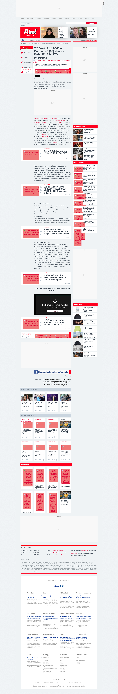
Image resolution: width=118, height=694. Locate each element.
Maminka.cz (46, 18)
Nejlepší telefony (47, 618)
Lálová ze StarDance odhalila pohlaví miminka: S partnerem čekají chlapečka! (89, 216)
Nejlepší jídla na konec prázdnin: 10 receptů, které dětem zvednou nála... (83, 623)
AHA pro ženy (77, 304)
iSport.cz (67, 18)
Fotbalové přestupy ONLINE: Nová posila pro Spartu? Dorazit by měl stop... (50, 606)
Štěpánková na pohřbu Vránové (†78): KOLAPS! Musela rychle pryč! (55, 322)
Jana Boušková (75, 563)
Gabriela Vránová (50, 384)
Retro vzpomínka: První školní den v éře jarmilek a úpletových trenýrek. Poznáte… (89, 202)
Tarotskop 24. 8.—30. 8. (48, 639)
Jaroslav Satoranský (40, 122)
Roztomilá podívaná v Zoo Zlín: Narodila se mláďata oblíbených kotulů (83, 641)
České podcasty (79, 659)
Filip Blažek (44, 562)
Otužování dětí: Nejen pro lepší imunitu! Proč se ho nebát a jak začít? (83, 602)
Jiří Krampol (28, 565)
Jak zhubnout (63, 596)
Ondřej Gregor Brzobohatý (36, 568)
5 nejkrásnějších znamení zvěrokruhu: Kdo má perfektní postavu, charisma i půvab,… (88, 223)
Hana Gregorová (62, 562)
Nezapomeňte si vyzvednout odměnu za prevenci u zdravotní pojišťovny (67, 648)
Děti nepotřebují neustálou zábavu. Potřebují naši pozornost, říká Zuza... (83, 604)
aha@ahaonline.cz (58, 550)
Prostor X (29, 657)
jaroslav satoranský (64, 384)
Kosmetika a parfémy (64, 665)
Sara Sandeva (74, 568)
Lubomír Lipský (44, 136)
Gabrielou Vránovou (41, 118)
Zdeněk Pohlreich (25, 571)
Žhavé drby (31, 43)
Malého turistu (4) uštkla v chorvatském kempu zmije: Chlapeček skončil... (34, 603)
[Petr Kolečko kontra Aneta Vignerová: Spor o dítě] (78, 32)
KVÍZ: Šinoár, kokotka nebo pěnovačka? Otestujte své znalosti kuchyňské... (83, 626)
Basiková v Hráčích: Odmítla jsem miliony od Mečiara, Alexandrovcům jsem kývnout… (89, 195)
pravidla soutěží (57, 554)
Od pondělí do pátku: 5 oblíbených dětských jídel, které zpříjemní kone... (83, 607)
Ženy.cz (60, 18)
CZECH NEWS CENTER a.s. (49, 682)
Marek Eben (67, 566)
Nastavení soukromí (37, 686)
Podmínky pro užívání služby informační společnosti (57, 685)
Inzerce (55, 679)
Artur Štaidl (44, 561)
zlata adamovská (52, 381)
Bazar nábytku (62, 671)
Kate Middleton (67, 565)
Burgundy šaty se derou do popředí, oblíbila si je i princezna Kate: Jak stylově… (89, 188)
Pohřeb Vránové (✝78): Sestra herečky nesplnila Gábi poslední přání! (55, 277)
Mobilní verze (65, 580)
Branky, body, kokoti (37, 657)
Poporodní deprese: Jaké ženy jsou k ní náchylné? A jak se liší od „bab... (67, 643)
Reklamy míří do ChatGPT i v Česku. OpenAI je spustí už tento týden (67, 621)
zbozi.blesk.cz (46, 663)
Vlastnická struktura (46, 686)
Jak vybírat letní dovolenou (82, 599)
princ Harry (38, 571)
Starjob (77, 657)
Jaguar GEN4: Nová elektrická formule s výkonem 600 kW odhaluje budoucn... (83, 647)
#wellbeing (51, 637)
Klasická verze (53, 580)
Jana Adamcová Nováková (65, 563)
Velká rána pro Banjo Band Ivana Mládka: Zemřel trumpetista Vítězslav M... (67, 602)
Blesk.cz (22, 18)
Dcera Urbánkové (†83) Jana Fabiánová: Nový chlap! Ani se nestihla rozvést (89, 167)
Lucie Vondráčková (43, 566)
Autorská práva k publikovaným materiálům (38, 685)
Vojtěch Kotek (93, 569)
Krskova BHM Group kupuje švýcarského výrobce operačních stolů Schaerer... (66, 626)
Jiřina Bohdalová (55, 118)
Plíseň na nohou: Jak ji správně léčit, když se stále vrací (67, 646)
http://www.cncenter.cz (59, 552)
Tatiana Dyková (30, 569)
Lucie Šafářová (34, 566)
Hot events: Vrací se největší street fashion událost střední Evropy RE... (50, 644)
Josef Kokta (51, 565)
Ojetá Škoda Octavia (47, 671)
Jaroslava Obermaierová (84, 563)
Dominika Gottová (91, 561)
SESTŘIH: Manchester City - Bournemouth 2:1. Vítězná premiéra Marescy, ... (34, 662)
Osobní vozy (45, 660)
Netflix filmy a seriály (32, 638)
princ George (32, 571)
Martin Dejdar (81, 566)
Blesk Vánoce (30, 596)
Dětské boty (62, 668)
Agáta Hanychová (25, 561)
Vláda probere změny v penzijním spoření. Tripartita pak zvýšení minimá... (66, 604)
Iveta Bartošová (37, 563)
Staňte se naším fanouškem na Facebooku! (52, 372)
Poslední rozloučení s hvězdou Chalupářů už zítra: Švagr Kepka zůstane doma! (57, 231)
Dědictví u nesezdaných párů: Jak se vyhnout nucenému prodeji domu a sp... (67, 623)
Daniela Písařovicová (81, 561)
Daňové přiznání (63, 616)
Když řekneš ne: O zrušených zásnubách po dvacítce (49, 641)
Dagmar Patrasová (72, 561)
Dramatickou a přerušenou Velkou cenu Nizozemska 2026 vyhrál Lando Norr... (34, 626)
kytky (44, 384)
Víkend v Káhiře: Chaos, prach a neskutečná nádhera (33, 647)
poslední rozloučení (48, 386)
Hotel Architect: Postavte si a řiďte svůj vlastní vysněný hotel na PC (83, 644)
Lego (61, 662)
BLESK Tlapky (30, 637)
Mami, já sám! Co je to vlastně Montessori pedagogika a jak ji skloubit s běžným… (89, 181)
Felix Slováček (38, 562)
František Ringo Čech (52, 562)
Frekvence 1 (78, 662)
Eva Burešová (24, 562)
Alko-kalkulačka (31, 616)
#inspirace (45, 637)
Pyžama (61, 663)
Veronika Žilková (79, 569)
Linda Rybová (90, 565)
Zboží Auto (45, 669)
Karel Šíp (61, 565)
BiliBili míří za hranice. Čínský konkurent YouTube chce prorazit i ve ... (50, 628)
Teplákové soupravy (64, 666)
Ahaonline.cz (24, 43)
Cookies (86, 685)
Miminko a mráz (86, 597)
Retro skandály (28, 72)
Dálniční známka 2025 (35, 618)
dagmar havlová (62, 379)
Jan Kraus (56, 563)
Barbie (61, 660)
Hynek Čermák (87, 562)
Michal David (88, 566)
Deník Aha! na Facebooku (23, 40)
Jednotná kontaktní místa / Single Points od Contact (61, 686)
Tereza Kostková (38, 569)
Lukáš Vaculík (51, 566)
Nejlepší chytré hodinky (48, 616)
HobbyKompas (46, 666)
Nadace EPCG (71, 618)
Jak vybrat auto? (46, 672)
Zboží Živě (45, 659)
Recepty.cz (38, 18)
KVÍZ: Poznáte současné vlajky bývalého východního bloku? (33, 641)
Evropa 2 (78, 663)
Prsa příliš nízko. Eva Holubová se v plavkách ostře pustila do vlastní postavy (89, 174)
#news (56, 637)
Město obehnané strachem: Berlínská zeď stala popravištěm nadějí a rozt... (34, 606)
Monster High (62, 659)
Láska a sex (27, 67)
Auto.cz (73, 18)
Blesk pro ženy (30, 18)
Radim (95, 40)
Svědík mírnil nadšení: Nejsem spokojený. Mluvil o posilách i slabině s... (50, 600)
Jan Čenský (50, 563)
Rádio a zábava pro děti (80, 660)
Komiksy (78, 638)
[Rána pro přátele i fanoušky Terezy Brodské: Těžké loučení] (50, 32)
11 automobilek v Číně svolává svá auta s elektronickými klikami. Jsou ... (34, 621)
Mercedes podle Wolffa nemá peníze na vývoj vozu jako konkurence (34, 623)
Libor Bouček (83, 565)
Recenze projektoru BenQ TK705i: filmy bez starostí (50, 625)
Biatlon (52, 596)
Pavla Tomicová (46, 568)
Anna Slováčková (38, 561)
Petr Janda (53, 568)
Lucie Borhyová (27, 566)
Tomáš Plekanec (46, 569)
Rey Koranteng (59, 568)
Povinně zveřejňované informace (78, 686)
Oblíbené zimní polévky (81, 616)
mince (57, 384)
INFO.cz (32, 597)
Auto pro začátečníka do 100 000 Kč (50, 668)
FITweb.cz (80, 18)
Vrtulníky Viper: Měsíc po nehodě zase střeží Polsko (33, 600)
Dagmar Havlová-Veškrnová (61, 561)
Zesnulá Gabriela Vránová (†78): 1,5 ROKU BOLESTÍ (55, 152)
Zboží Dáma (45, 662)
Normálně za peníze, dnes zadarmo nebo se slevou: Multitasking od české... (50, 622)
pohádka (45, 381)
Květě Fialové (43, 134)
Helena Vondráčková (78, 562)
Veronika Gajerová (71, 569)
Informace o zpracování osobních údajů (76, 685)
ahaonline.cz (84, 550)
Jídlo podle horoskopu (86, 618)
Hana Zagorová (69, 562)
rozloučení (50, 382)
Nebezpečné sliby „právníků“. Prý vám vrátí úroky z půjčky (65, 502)
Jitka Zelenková (55, 142)
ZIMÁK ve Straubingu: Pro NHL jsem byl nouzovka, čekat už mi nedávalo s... (34, 667)
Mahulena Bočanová (59, 566)
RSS (64, 679)
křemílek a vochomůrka (59, 386)
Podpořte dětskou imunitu (66, 637)
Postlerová (58, 122)
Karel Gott (56, 565)
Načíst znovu (55, 311)
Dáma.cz (54, 18)
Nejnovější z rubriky (80, 126)
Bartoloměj (88, 40)
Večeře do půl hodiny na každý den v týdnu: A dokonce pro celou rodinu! (83, 621)
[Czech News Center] (61, 586)
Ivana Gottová (30, 563)
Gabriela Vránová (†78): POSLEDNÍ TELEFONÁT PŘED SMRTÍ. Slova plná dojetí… (55, 190)
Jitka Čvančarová (44, 565)
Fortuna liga (30, 659)
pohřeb (69, 379)
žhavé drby (46, 379)
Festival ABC (84, 638)
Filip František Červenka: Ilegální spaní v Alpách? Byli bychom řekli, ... (34, 644)
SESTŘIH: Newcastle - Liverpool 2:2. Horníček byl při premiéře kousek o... (34, 665)
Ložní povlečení (63, 669)
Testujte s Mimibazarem (64, 657)
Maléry (26, 57)
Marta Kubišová (74, 566)
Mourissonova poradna (81, 637)
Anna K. (31, 561)
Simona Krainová (81, 568)
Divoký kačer (38, 637)
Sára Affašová (67, 568)
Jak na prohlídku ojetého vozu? (49, 665)
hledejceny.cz (46, 657)
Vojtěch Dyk (86, 569)
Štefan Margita (89, 568)
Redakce (60, 679)
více (93, 18)
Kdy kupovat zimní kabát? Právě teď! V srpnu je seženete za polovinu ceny (88, 230)
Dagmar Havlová (61, 120)
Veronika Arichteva (62, 569)
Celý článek (67, 194)
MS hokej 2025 (46, 596)
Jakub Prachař (44, 563)
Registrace (23, 25)
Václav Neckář (53, 569)
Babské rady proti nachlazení (66, 638)
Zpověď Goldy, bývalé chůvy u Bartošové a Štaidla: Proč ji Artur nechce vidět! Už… (89, 209)
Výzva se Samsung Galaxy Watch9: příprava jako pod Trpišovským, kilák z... (50, 603)
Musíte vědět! (28, 62)
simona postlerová (62, 381)
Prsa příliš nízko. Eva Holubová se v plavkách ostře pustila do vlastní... (67, 607)
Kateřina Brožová (75, 565)
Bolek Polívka (51, 561)
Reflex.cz (87, 18)
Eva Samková (31, 562)
